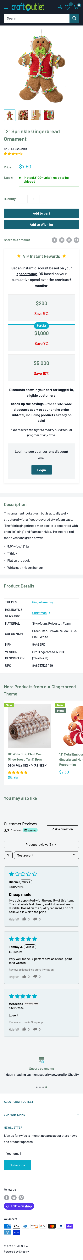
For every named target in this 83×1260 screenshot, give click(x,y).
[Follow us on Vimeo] (21, 1197)
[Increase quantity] (44, 199)
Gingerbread (41, 602)
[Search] (74, 18)
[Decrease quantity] (23, 199)
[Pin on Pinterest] (61, 240)
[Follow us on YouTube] (14, 1197)
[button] (13, 153)
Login (41, 470)
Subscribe (17, 1165)
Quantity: (10, 199)
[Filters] (8, 855)
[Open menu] (6, 7)
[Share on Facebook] (54, 240)
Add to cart (41, 213)
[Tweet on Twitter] (69, 240)
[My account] (60, 7)
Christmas (39, 613)
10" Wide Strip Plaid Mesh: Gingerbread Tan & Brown (26, 756)
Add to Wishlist (41, 224)
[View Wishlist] (67, 7)
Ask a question (62, 829)
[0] (76, 7)
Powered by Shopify (16, 1251)
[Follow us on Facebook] (6, 1197)
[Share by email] (76, 240)
